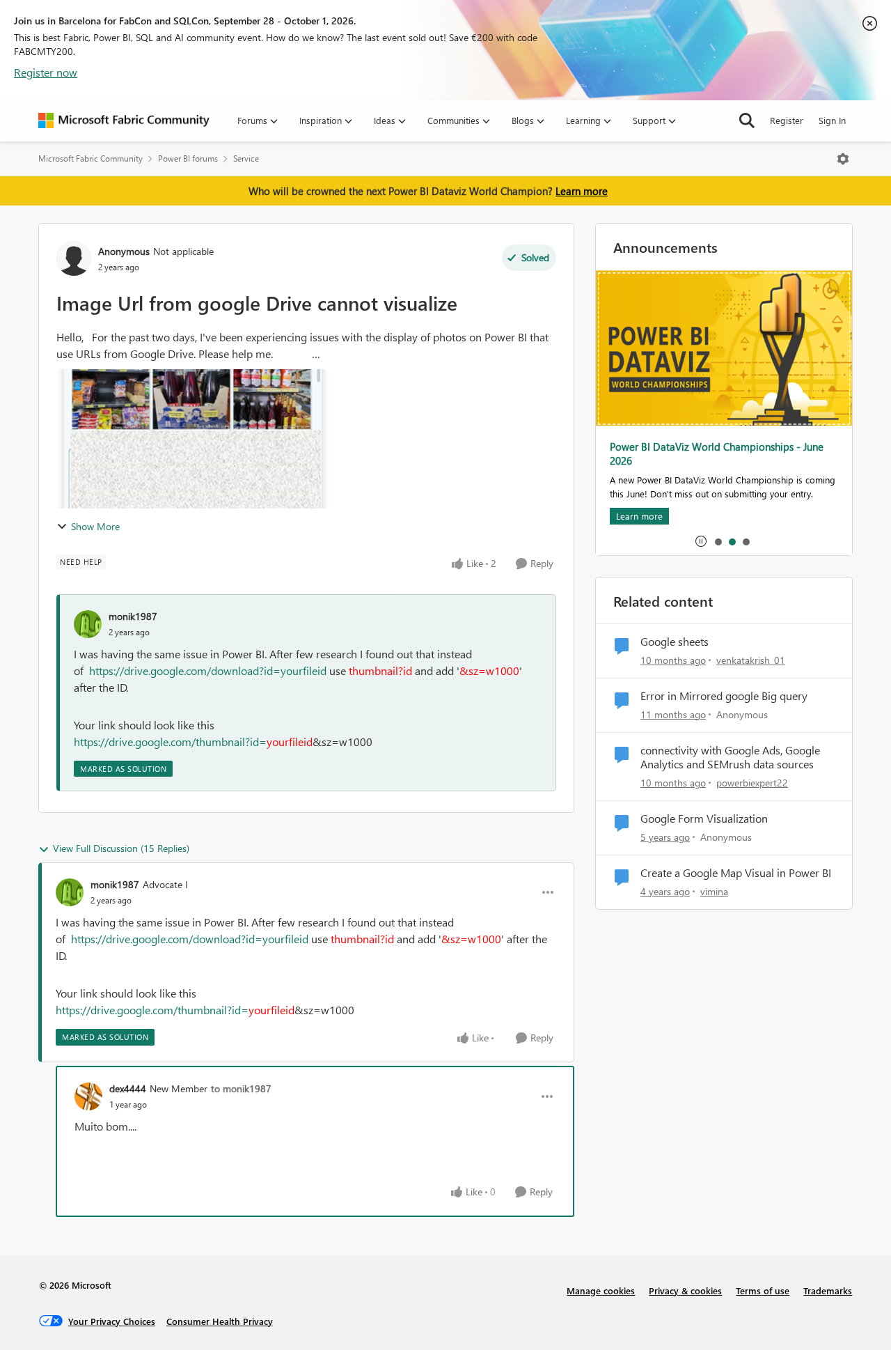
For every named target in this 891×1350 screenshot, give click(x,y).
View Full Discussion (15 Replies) (121, 848)
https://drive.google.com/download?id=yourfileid (207, 670)
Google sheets (674, 642)
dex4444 (127, 1088)
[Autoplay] (701, 541)
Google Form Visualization (704, 818)
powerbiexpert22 (752, 782)
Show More (95, 526)
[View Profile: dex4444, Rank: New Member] (88, 1096)
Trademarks (827, 1290)
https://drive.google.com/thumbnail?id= (170, 741)
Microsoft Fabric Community (90, 158)
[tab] (718, 541)
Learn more (581, 191)
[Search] (747, 120)
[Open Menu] (843, 159)
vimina (714, 891)
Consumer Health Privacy (219, 1321)
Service (246, 158)
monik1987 (133, 616)
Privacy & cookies (685, 1290)
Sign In (832, 120)
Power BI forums (188, 158)
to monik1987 (241, 1088)
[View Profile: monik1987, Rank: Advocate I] (70, 892)
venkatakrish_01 (750, 660)
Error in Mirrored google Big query (723, 696)
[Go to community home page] (124, 120)
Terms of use (762, 1290)
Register (786, 120)
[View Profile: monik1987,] (88, 624)
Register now (45, 72)
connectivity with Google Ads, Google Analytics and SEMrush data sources (730, 757)
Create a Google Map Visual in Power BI (735, 873)
